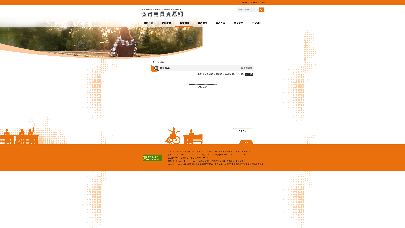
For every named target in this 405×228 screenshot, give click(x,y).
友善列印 (248, 68)
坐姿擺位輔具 (230, 74)
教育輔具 (184, 23)
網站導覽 (245, 2)
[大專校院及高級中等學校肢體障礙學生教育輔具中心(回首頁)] (162, 12)
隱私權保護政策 (243, 164)
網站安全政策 (257, 164)
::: (241, 2)
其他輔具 (249, 74)
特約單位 (202, 23)
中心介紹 (220, 23)
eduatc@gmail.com (219, 155)
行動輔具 (240, 74)
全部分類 (201, 74)
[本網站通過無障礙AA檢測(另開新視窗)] (152, 158)
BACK (243, 131)
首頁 (154, 62)
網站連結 (254, 2)
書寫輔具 (210, 74)
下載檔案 (256, 23)
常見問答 (238, 23)
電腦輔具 (219, 74)
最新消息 (148, 23)
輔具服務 (166, 23)
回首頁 (262, 2)
